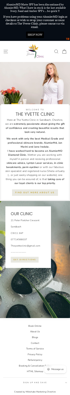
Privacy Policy (35, 354)
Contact (35, 343)
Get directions (24, 259)
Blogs (35, 337)
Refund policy (35, 360)
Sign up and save (35, 382)
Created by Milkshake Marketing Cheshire (35, 391)
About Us (35, 331)
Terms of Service (35, 348)
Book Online (35, 326)
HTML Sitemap (35, 371)
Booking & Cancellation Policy (35, 365)
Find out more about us (35, 192)
